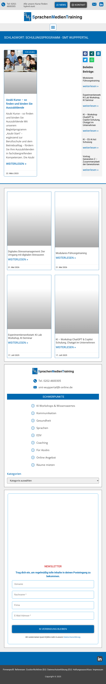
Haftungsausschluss (82, 669)
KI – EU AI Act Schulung (89, 140)
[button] (53, 27)
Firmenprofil (8, 669)
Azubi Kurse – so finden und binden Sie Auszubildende (19, 103)
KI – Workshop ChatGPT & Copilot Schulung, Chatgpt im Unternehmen (91, 120)
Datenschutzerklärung (71, 637)
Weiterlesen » (18, 259)
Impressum (98, 669)
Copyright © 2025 (53, 676)
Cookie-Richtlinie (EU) (36, 669)
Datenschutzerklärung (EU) (59, 669)
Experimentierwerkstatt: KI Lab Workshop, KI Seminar (94, 97)
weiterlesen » (16, 164)
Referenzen (20, 669)
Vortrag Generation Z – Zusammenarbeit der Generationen (91, 160)
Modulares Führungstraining (91, 79)
